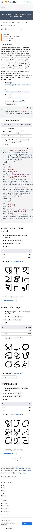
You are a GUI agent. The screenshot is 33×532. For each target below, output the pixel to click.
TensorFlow (4, 22)
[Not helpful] (14, 26)
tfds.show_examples (16, 261)
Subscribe (27, 524)
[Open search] (25, 2)
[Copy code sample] (30, 107)
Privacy (8, 520)
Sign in (29, 2)
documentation (12, 16)
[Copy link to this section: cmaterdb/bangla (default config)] (9, 231)
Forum (3, 487)
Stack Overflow (5, 508)
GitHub (3, 490)
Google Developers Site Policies (18, 472)
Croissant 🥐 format (20, 14)
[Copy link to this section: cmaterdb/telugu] (18, 384)
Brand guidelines (5, 511)
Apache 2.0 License (26, 470)
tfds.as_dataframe (17, 297)
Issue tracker (4, 503)
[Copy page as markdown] (17, 29)
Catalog (25, 22)
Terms (3, 520)
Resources (11, 22)
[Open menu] (2, 2)
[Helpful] (11, 26)
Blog (2, 485)
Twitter (3, 493)
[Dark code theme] (27, 107)
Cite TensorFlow (5, 514)
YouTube (3, 496)
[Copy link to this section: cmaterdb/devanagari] (23, 308)
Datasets (5, 7)
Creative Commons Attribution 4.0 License (21, 468)
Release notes (5, 506)
